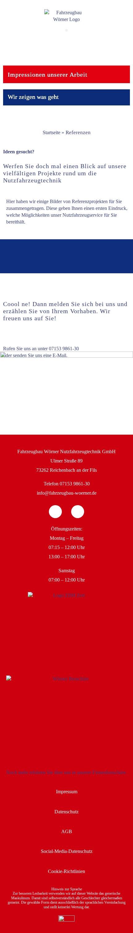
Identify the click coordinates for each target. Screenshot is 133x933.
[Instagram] (77, 511)
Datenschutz (66, 811)
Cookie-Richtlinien (66, 871)
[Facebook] (55, 511)
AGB (66, 831)
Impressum (66, 791)
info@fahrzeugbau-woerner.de (67, 493)
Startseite (51, 132)
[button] (66, 30)
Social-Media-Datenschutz (66, 851)
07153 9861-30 (64, 348)
